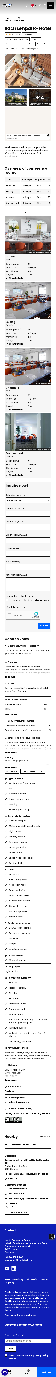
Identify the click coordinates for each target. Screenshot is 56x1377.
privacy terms (41, 600)
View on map (45, 1137)
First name (15, 508)
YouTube (10, 1091)
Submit (44, 625)
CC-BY (25, 104)
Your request (16, 574)
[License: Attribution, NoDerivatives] (13, 1122)
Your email (14, 1335)
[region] (28, 124)
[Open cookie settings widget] (4, 1372)
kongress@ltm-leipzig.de (19, 1260)
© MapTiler (20, 135)
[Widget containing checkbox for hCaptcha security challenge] (23, 615)
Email (13, 561)
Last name (15, 521)
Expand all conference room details (37, 212)
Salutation (15, 495)
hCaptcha (15, 607)
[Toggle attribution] (48, 135)
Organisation (16, 534)
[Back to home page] (7, 5)
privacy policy (40, 1355)
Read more (11, 676)
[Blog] (27, 5)
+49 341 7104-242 (14, 1257)
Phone (13, 548)
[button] (28, 278)
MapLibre (11, 135)
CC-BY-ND (48, 86)
